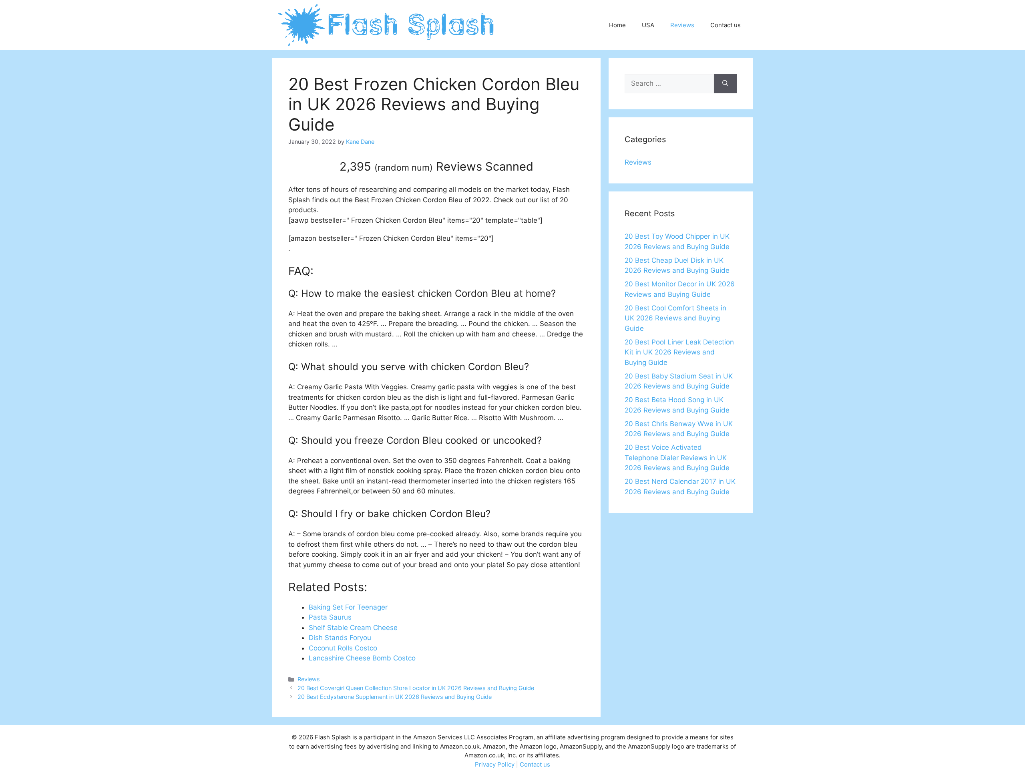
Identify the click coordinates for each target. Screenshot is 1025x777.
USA (648, 25)
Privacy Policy (495, 764)
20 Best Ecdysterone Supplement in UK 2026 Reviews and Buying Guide (394, 696)
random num (404, 167)
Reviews (682, 25)
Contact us (725, 25)
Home (617, 25)
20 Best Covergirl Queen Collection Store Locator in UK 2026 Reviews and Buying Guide (415, 687)
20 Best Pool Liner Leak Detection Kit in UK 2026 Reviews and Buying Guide (679, 352)
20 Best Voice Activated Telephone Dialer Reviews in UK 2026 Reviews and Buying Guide (677, 457)
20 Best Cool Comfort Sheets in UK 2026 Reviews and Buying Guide (675, 318)
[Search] (725, 83)
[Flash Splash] (387, 24)
